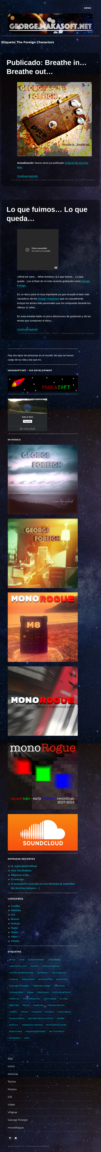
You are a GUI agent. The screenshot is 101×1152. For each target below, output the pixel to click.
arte (21, 959)
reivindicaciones (56, 1024)
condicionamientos (21, 972)
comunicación (51, 966)
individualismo (61, 992)
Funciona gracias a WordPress (37, 1146)
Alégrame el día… (21, 875)
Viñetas (15, 941)
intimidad (50, 998)
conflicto (42, 972)
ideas (30, 992)
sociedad (14, 1037)
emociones (45, 979)
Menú (87, 8)
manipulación (56, 1005)
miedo (13, 1011)
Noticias (15, 923)
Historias (16, 910)
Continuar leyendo (27, 176)
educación (28, 979)
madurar (38, 1005)
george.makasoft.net (15, 1146)
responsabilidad (36, 1031)
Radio (14, 928)
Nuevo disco (68, 180)
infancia (14, 998)
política (13, 1024)
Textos (14, 932)
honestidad (16, 992)
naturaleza (64, 1011)
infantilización (31, 998)
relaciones (15, 1031)
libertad (14, 1005)
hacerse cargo (41, 985)
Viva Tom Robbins (21, 870)
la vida (64, 998)
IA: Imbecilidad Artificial (24, 866)
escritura (61, 979)
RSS (10, 1058)
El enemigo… (18, 879)
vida (26, 1037)
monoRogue (16, 1127)
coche (34, 966)
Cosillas (15, 906)
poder (61, 1018)
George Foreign (56, 180)
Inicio (11, 1066)
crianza (13, 979)
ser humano (56, 1031)
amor (12, 959)
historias (59, 985)
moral (24, 1011)
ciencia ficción (18, 966)
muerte (36, 1011)
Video (14, 936)
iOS (13, 914)
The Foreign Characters (84, 180)
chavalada (54, 959)
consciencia (59, 972)
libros (25, 1005)
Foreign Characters (48, 298)
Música (44, 180)
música (49, 1011)
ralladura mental (32, 1024)
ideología (43, 992)
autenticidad (36, 959)
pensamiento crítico (41, 1018)
